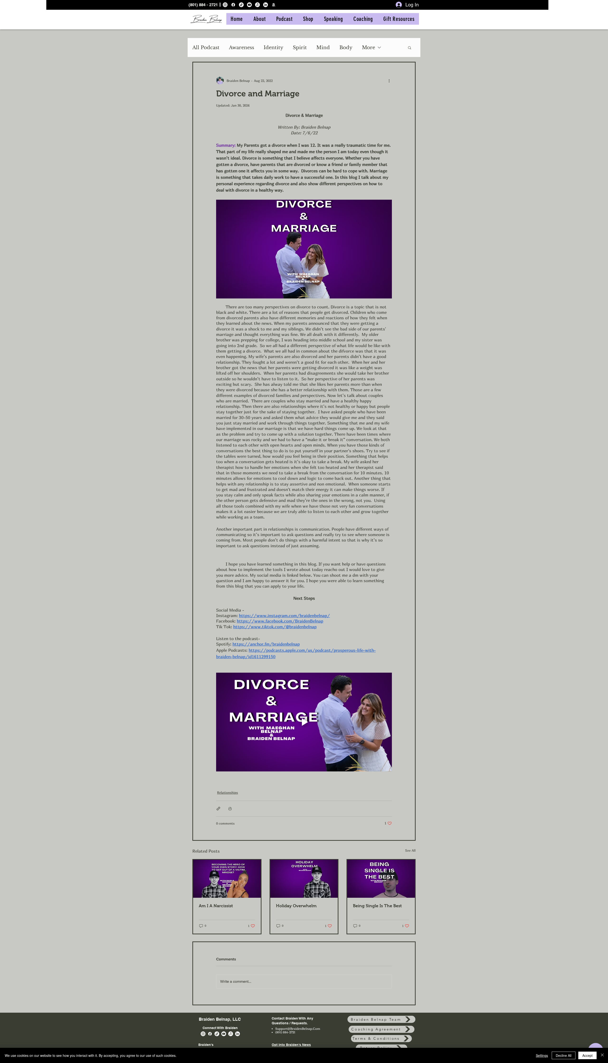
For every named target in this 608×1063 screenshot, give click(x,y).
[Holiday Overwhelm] (304, 879)
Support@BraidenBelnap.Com (297, 1028)
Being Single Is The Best (377, 905)
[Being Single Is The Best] (381, 879)
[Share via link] (218, 808)
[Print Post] (230, 808)
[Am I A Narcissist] (227, 879)
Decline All (563, 1055)
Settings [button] (542, 1055)
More (368, 47)
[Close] (602, 1055)
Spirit (300, 47)
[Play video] (304, 722)
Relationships (227, 792)
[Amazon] (273, 4)
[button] (409, 47)
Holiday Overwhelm (296, 905)
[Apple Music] (257, 4)
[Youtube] (249, 4)
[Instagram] (225, 4)
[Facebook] (233, 4)
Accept (587, 1055)
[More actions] (389, 80)
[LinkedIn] (265, 4)
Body (345, 47)
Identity (273, 47)
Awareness (241, 47)
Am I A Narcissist (216, 905)
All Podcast (205, 47)
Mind (323, 47)
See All (410, 850)
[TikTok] (241, 4)
